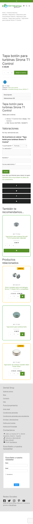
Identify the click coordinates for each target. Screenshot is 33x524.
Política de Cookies (9, 423)
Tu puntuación (7, 146)
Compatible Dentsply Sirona (15, 89)
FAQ (4, 402)
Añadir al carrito (21, 72)
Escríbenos (13, 442)
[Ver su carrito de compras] (23, 5)
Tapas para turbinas (14, 18)
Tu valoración (7, 148)
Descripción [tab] (8, 95)
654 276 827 (10, 440)
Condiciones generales (10, 412)
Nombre (5, 157)
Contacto (6, 398)
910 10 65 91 (17, 438)
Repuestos (12, 14)
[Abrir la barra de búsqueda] (26, 5)
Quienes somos (8, 391)
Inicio (3, 12)
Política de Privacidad (10, 426)
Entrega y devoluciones (10, 419)
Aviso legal (6, 409)
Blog (4, 395)
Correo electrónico (9, 164)
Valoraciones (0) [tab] (9, 98)
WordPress (12, 505)
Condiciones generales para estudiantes (16, 416)
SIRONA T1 (25, 89)
